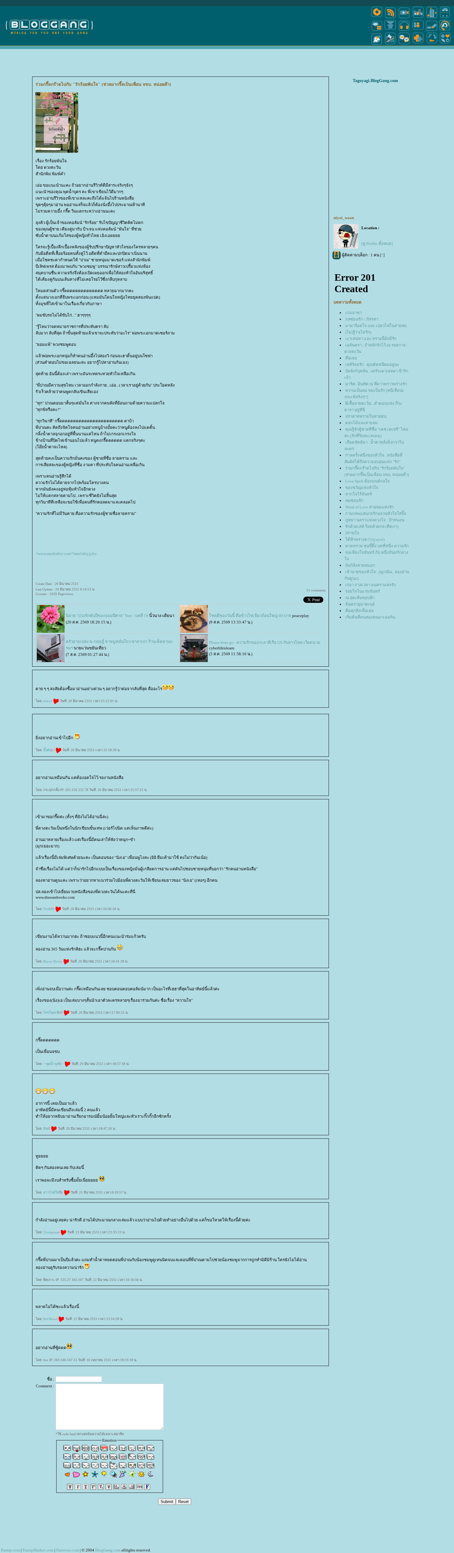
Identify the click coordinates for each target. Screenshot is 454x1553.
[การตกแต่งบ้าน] (418, 17)
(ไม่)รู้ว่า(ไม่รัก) (358, 332)
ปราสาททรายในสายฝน (365, 416)
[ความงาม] (377, 30)
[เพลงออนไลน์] (404, 30)
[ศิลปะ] (445, 30)
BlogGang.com (107, 1550)
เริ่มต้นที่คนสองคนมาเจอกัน (370, 617)
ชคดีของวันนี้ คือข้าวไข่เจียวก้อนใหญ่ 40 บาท (250, 615)
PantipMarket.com (38, 1550)
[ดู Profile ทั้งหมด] (377, 243)
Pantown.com (67, 1550)
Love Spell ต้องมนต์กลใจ (367, 481)
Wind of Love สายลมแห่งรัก (369, 507)
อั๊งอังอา (49, 750)
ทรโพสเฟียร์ (53, 1012)
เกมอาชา (353, 312)
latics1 (48, 701)
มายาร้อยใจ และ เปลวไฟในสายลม (376, 325)
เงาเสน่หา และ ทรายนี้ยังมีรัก (371, 338)
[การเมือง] (390, 30)
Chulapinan (52, 1232)
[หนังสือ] (432, 30)
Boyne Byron (53, 961)
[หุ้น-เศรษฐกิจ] (390, 44)
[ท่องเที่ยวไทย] (377, 44)
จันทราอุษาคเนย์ (360, 604)
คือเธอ (351, 358)
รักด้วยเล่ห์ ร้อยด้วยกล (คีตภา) (371, 526)
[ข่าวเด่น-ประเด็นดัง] (390, 17)
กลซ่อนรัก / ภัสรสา (361, 319)
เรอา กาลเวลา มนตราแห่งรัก (370, 584)
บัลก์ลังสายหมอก (360, 565)
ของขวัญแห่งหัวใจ (361, 487)
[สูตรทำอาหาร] (377, 17)
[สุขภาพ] (418, 44)
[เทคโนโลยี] (432, 17)
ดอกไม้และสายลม (361, 422)
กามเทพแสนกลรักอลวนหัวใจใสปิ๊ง (375, 513)
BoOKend (50, 1319)
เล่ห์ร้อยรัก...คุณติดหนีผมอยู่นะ (372, 364)
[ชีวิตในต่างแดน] (445, 44)
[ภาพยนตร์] (404, 17)
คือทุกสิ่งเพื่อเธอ (359, 610)
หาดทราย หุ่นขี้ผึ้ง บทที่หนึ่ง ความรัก (377, 546)
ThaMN (49, 909)
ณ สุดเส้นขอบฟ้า (360, 597)
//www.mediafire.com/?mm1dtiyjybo (66, 553)
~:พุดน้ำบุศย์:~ (54, 1064)
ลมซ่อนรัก (354, 500)
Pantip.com (10, 1550)
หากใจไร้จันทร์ (358, 494)
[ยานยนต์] (445, 17)
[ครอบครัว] (418, 30)
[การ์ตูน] (404, 44)
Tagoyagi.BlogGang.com (375, 80)
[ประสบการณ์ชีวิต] (432, 44)
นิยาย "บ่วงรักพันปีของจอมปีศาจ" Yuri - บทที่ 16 (107, 615)
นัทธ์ (47, 1128)
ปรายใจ (352, 533)
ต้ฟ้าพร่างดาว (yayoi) (365, 539)
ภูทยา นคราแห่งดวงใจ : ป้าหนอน (374, 520)
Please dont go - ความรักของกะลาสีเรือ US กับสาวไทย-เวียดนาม (264, 642)
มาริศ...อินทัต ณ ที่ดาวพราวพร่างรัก (376, 384)
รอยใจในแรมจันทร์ (362, 591)
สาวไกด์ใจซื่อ (53, 1192)
